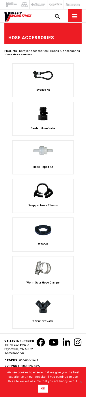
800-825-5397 (30, 366)
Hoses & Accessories (65, 51)
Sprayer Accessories (33, 51)
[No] (80, 381)
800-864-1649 (28, 360)
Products (10, 51)
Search (57, 16)
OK (43, 388)
